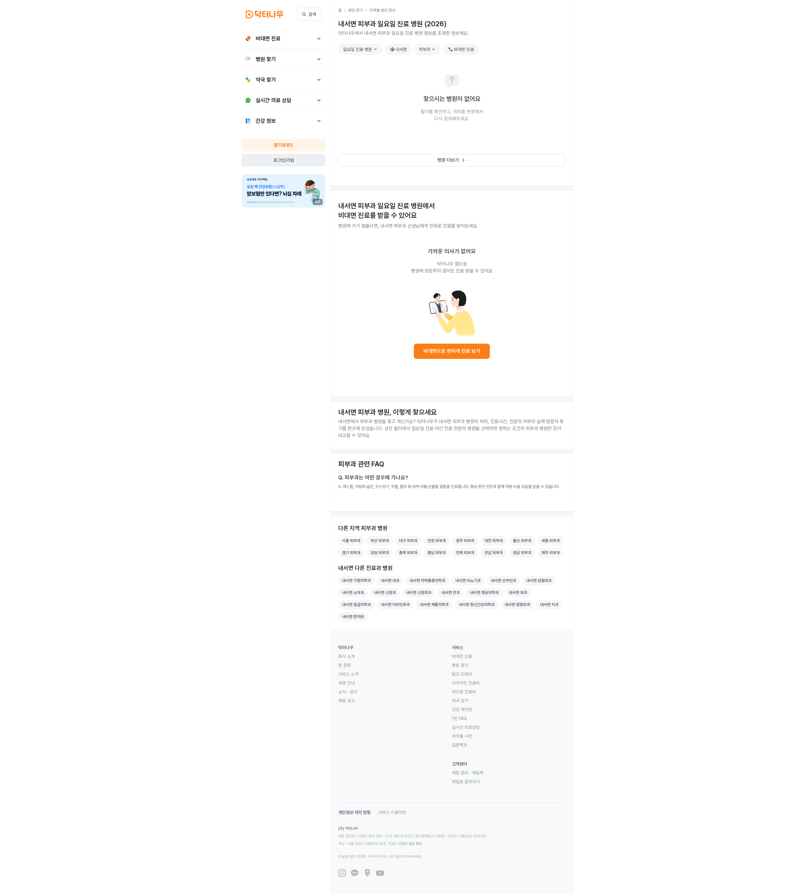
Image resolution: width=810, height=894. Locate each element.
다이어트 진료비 (466, 682)
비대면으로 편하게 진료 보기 (451, 351)
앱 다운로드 (284, 144)
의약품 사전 (462, 736)
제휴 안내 (346, 682)
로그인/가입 (283, 160)
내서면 (398, 49)
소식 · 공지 (347, 691)
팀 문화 (344, 665)
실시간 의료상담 (466, 727)
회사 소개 (346, 656)
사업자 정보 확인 (410, 843)
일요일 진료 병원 (360, 49)
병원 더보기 (452, 160)
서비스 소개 (348, 674)
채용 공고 (346, 700)
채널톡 (477, 772)
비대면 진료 (461, 49)
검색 (312, 14)
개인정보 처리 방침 (354, 812)
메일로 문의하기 (466, 781)
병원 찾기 (460, 665)
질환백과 (459, 744)
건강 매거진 (462, 709)
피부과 (428, 49)
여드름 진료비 (464, 691)
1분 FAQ (459, 718)
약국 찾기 (460, 700)
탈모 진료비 (462, 674)
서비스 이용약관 (392, 812)
